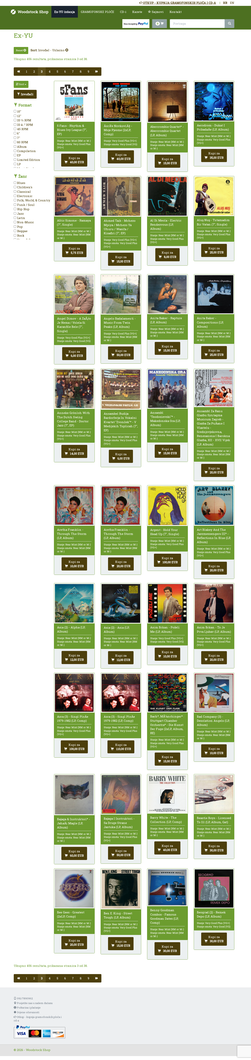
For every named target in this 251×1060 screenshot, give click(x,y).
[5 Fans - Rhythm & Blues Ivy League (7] (74, 101)
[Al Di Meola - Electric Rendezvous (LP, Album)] (167, 196)
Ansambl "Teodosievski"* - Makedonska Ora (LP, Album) (165, 419)
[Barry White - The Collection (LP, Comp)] (167, 794)
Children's (24, 187)
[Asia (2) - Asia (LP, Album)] (121, 603)
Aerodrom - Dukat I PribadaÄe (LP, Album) (213, 127)
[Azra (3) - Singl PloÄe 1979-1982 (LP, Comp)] (74, 693)
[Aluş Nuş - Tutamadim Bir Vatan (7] (214, 196)
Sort (21, 84)
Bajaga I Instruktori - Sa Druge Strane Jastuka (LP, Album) (119, 823)
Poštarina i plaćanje (28, 1007)
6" (18, 133)
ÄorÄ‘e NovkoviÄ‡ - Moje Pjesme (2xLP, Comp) (118, 130)
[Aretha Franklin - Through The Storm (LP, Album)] (74, 505)
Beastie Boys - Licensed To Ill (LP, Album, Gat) (214, 820)
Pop (19, 227)
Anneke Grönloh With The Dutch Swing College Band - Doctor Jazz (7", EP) (73, 419)
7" (18, 138)
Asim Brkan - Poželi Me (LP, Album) (165, 629)
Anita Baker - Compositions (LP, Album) (210, 322)
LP (18, 164)
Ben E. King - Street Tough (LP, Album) (118, 915)
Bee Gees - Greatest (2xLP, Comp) (70, 914)
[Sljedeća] (96, 71)
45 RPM (22, 129)
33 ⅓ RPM (23, 120)
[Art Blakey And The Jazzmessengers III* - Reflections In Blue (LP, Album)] (214, 505)
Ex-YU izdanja (64, 12)
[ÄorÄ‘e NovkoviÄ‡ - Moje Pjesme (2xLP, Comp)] (121, 101)
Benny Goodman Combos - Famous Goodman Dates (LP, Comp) (164, 916)
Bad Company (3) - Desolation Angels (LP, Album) (213, 721)
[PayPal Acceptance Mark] (39, 1032)
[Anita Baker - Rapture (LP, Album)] (167, 294)
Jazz (20, 213)
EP (18, 155)
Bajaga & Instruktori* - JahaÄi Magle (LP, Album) (73, 823)
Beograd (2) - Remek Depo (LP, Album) (211, 914)
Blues (20, 183)
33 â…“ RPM (24, 125)
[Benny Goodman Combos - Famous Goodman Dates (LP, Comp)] (167, 887)
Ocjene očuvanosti (27, 1012)
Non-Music (25, 222)
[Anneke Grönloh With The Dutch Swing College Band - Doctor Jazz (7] (74, 389)
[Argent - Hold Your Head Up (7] (167, 505)
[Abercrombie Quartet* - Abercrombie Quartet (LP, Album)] (167, 102)
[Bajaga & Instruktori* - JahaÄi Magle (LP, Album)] (74, 794)
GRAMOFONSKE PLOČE (97, 12)
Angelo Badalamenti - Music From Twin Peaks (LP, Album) (120, 322)
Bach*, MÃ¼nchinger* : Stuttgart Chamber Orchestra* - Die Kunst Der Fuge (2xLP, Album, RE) (167, 724)
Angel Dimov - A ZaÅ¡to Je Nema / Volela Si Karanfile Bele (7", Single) (74, 324)
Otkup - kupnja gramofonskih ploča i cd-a (38, 1018)
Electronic (24, 196)
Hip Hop (22, 209)
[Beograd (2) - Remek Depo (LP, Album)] (214, 888)
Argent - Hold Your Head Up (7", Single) (164, 532)
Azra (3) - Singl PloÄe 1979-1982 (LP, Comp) (72, 719)
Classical (23, 192)
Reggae (21, 231)
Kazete (137, 12)
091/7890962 (24, 998)
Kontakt (175, 12)
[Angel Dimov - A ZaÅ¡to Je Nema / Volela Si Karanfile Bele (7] (74, 294)
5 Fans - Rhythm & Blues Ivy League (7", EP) (72, 130)
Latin (20, 218)
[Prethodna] (18, 71)
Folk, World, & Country (33, 200)
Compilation (26, 151)
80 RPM (22, 142)
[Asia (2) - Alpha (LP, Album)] (74, 603)
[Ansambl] (167, 389)
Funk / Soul (25, 205)
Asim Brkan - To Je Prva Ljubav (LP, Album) (214, 629)
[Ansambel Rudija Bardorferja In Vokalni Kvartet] (121, 389)
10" (18, 111)
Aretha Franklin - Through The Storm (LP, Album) (71, 534)
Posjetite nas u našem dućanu (34, 1003)
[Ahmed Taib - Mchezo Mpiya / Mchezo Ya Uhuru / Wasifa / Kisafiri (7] (121, 196)
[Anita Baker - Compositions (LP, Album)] (214, 294)
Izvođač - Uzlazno (51, 50)
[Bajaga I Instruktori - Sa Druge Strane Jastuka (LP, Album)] (121, 794)
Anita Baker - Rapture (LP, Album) (166, 320)
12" (18, 116)
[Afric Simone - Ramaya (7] (74, 196)
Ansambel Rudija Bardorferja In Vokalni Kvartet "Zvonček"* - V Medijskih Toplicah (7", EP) (121, 422)
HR (225, 3)
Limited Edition (28, 160)
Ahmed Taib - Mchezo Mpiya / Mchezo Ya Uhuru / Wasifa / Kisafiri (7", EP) (120, 227)
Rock (20, 235)
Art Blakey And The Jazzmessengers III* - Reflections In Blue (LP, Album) (214, 536)
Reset (20, 50)
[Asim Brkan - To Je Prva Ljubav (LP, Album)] (214, 603)
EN (232, 3)
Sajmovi (157, 12)
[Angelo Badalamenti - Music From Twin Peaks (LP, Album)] (121, 294)
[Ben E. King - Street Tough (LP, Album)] (121, 889)
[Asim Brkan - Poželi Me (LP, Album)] (167, 603)
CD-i (123, 12)
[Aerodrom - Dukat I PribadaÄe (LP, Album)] (214, 101)
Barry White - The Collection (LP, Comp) (166, 820)
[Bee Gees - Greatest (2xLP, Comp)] (74, 888)
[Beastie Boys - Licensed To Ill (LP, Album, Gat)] (214, 794)
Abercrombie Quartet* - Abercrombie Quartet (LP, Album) (167, 131)
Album (21, 147)
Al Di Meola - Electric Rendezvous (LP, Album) (165, 224)
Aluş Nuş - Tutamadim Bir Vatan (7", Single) (213, 222)
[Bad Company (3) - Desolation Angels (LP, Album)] (214, 693)
